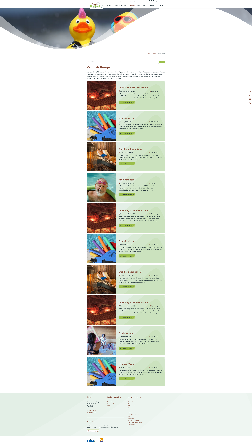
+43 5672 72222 (92, 410)
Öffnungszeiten (132, 406)
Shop (129, 408)
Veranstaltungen (132, 410)
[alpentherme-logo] (95, 5)
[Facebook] (149, 0)
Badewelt (109, 401)
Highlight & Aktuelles (133, 414)
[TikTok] (153, 0)
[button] (127, 5)
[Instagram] (151, 0)
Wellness (109, 406)
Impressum (131, 418)
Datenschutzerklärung (133, 420)
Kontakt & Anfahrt (132, 401)
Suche (162, 62)
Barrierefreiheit (132, 424)
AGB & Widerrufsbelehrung (135, 422)
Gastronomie (110, 408)
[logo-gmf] (92, 440)
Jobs (129, 416)
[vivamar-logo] (101, 440)
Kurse (129, 412)
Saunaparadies (111, 403)
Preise (129, 403)
